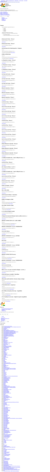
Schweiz (5, 393)
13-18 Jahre (4, 451)
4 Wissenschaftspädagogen (7, 436)
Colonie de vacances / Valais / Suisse (7, 342)
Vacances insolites (5, 419)
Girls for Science (21, 0)
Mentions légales (4, 310)
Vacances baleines (5, 412)
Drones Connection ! (6, 347)
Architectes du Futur (5, 337)
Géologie (5, 356)
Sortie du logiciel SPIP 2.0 (6, 399)
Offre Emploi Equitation (6, 379)
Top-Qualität (25, 0)
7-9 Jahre (5, 442)
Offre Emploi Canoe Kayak (6, 378)
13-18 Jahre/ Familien (6, 452)
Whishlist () (1, 1)
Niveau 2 (5, 373)
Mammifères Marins (5, 365)
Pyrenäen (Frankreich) (6, 437)
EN (4, 433)
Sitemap (3, 316)
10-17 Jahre (4, 445)
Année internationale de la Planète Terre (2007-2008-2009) (11, 331)
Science (4, 394)
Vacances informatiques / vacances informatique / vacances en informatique (12, 418)
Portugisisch (5, 385)
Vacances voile (5, 426)
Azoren (4, 339)
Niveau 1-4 (5, 372)
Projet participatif (5, 388)
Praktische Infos (4, 19)
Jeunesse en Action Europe (7, 362)
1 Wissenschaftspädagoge (7, 431)
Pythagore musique (5, 390)
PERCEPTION (6, 381)
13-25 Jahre (4, 453)
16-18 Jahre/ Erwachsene (6, 458)
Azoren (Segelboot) (5, 438)
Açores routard (5, 328)
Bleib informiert (16, 0)
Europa (4, 351)
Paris (4, 470)
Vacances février (5, 416)
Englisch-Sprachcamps (6, 349)
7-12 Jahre (4, 440)
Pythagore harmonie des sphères (7, 389)
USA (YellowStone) (5, 463)
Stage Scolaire (5, 404)
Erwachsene (4, 350)
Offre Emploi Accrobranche (6, 377)
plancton (4, 384)
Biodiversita (5, 341)
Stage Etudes (5, 402)
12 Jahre (4, 448)
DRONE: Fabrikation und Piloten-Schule (8, 468)
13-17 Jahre (4, 450)
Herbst (4, 358)
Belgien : (4, 13)
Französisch (5, 354)
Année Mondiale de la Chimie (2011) (8, 334)
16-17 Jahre (4, 457)
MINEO (5, 366)
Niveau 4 (4, 375)
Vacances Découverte (6, 415)
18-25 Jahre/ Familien (6, 459)
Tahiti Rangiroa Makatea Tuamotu (8, 464)
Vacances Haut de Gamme (6, 417)
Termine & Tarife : (5, 14)
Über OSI (3, 17)
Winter (4, 429)
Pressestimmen (4, 20)
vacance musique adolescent (6, 407)
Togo (4, 439)
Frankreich (5, 353)
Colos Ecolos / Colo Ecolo (6, 343)
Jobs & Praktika (3, 0)
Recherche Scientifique (6, 391)
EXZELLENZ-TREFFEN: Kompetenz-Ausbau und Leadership (12, 469)
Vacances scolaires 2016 (6, 423)
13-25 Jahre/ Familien (6, 455)
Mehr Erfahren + (4, 46)
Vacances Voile (5, 427)
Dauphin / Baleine (5, 344)
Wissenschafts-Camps (4, 18)
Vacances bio (5, 413)
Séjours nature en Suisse (7, 396)
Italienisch (5, 361)
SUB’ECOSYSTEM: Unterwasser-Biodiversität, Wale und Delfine (11, 467)
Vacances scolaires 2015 (6, 422)
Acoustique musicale (6, 329)
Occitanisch (5, 376)
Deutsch (5, 345)
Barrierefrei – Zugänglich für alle (10, 0)
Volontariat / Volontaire (6, 428)
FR (4, 456)
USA (4, 406)
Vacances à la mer (5, 408)
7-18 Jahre (4, 441)
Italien (4, 360)
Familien (5, 352)
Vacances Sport (5, 424)
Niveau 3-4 (5, 374)
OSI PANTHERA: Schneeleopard (7, 434)
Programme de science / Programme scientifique (9, 386)
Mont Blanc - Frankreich (6, 367)
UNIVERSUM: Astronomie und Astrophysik (9, 449)
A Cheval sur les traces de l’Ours (8, 326)
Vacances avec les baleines (6, 410)
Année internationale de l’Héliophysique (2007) (9, 332)
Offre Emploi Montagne (6, 380)
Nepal (4, 370)
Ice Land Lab (5, 359)
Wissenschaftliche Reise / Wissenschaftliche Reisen (9, 430)
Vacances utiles (5, 425)
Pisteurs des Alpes (5, 382)
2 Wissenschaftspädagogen (7, 432)
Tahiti (4, 405)
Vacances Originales (5, 421)
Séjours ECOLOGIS (6, 395)
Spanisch (5, 400)
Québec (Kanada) (6, 462)
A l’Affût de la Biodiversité (6, 327)
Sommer (5, 398)
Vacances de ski (5, 414)
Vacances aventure (5, 411)
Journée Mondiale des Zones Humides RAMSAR (10, 363)
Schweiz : (4, 12)
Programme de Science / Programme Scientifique (9, 387)
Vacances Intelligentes (6, 420)
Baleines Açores (5, 340)
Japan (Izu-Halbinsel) (6, 465)
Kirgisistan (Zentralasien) (6, 446)
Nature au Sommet (5, 369)
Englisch (5, 348)
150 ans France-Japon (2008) (7, 466)
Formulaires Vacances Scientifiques (6, 309)
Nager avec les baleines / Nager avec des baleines (9, 368)
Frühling (5, 355)
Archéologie (4, 336)
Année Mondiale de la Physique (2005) (8, 335)
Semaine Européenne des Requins (7, 397)
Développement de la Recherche (7, 346)
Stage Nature (5, 403)
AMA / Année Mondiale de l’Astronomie (9, 330)
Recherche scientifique (6, 392)
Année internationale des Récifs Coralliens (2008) (9, 333)
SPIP (4, 401)
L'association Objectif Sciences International (7, 308)
